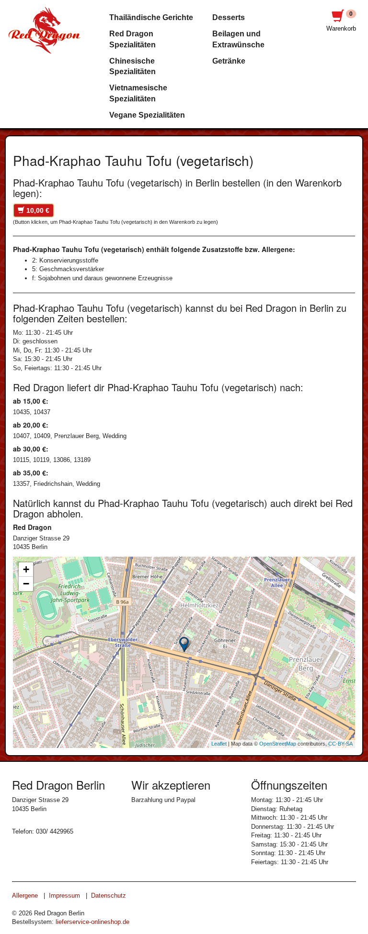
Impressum (64, 895)
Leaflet (219, 744)
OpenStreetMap (277, 744)
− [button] (26, 584)
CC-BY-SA (340, 744)
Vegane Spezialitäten (147, 115)
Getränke (228, 61)
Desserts (228, 17)
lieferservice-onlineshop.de (92, 921)
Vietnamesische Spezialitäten (138, 93)
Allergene (25, 895)
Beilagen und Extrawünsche (238, 39)
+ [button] (26, 569)
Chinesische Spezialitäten (132, 66)
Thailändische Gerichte (151, 17)
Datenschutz (108, 895)
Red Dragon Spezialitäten (132, 39)
